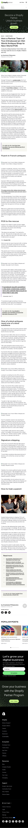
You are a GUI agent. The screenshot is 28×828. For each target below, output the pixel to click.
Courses (4, 772)
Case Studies (9, 36)
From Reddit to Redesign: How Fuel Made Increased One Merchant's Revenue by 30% (12, 312)
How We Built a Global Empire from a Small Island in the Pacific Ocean (14, 559)
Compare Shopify (6, 767)
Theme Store (5, 747)
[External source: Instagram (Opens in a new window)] (13, 821)
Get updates (14, 673)
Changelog (4, 777)
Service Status (5, 794)
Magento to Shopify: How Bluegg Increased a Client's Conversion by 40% (15, 562)
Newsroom (5, 733)
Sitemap (4, 815)
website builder (17, 80)
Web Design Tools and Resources (9, 637)
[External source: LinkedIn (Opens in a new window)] (9, 612)
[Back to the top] (3, 713)
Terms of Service (6, 806)
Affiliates (4, 755)
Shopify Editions (6, 725)
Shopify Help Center (7, 786)
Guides (4, 769)
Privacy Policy (5, 812)
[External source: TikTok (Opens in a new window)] (16, 821)
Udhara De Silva (18, 109)
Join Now (21, 2)
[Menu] (26, 2)
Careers (4, 728)
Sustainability (5, 736)
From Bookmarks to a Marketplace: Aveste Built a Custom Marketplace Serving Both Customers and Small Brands (15, 583)
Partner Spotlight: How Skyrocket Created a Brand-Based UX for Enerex (14, 570)
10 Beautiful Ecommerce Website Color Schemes (10, 640)
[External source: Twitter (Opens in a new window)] (6, 612)
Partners (4, 753)
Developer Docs (6, 745)
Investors (4, 731)
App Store (4, 750)
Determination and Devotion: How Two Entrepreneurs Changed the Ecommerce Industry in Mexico (15, 566)
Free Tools (4, 775)
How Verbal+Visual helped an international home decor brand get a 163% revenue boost (14, 579)
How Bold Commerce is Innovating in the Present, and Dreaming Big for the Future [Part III (15, 574)
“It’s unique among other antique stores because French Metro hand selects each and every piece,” (14, 191)
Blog (3, 764)
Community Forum (6, 789)
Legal (3, 809)
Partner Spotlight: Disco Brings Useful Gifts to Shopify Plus (13, 594)
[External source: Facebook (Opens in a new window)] (2, 612)
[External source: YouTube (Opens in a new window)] (10, 821)
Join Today (14, 27)
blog (2, 36)
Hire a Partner (5, 791)
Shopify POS (7, 240)
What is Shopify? (6, 723)
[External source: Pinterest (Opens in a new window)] (23, 821)
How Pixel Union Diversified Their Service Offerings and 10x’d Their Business (13, 147)
